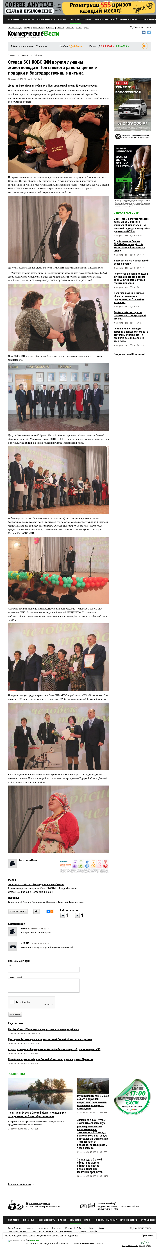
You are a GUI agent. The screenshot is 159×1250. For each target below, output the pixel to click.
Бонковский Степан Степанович (26, 902)
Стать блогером (66, 1232)
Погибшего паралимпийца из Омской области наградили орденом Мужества (50, 1059)
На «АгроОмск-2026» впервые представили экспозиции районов (43, 1029)
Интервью (50, 28)
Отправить (15, 1014)
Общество (17, 1074)
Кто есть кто (38, 28)
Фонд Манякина (68, 888)
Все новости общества (19, 1184)
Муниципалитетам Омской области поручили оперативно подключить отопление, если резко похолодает (93, 1102)
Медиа (27, 28)
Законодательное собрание (48, 884)
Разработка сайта (130, 1246)
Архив (86, 28)
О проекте (36, 1232)
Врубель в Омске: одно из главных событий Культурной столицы (130, 315)
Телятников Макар (28, 860)
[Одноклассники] (51, 911)
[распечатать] (36, 913)
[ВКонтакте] (48, 911)
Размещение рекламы (18, 1232)
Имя (10, 965)
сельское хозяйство (19, 884)
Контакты (50, 1232)
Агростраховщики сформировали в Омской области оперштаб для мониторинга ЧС (54, 1049)
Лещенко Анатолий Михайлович (65, 902)
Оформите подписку (38, 1203)
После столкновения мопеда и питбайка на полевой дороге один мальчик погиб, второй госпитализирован (131, 278)
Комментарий (15, 977)
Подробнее (72, 1235)
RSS (92, 1232)
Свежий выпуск (15, 28)
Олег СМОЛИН (48, 888)
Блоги (79, 28)
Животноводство (18, 888)
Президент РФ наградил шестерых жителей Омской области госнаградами (50, 1039)
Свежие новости (126, 212)
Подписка (81, 1232)
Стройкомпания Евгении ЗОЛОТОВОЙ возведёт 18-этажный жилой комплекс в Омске (129, 246)
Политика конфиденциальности (88, 1243)
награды (34, 888)
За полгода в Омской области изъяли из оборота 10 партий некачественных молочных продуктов (89, 1166)
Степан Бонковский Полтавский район (30, 891)
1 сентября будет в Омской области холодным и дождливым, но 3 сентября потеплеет (129, 298)
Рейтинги (70, 28)
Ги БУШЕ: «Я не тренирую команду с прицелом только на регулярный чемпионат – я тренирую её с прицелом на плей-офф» (131, 335)
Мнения (60, 28)
